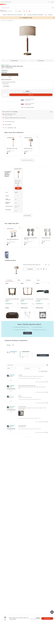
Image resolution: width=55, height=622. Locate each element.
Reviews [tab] (9, 345)
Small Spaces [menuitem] (40, 14)
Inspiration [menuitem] (50, 14)
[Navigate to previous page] (24, 437)
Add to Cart (48, 618)
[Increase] (7, 94)
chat (15, 127)
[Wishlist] (27, 11)
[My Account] (24, 11)
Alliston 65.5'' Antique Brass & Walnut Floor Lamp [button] (32, 378)
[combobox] (11, 368)
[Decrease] (3, 94)
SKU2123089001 (10, 20)
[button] (31, 17)
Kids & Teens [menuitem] (14, 14)
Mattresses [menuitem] (9, 14)
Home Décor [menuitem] (29, 14)
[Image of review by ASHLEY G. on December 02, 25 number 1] (21, 413)
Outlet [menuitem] (45, 14)
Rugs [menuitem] (25, 14)
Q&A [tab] (13, 345)
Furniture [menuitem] (4, 14)
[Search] (53, 8)
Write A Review (43, 355)
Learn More (27, 333)
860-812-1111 (10, 127)
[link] (12, 619)
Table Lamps (3, 20)
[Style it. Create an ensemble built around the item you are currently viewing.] (7, 255)
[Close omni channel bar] (54, 18)
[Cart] (29, 11)
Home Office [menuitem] (19, 14)
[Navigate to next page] (30, 437)
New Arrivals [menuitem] (35, 14)
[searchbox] (26, 365)
